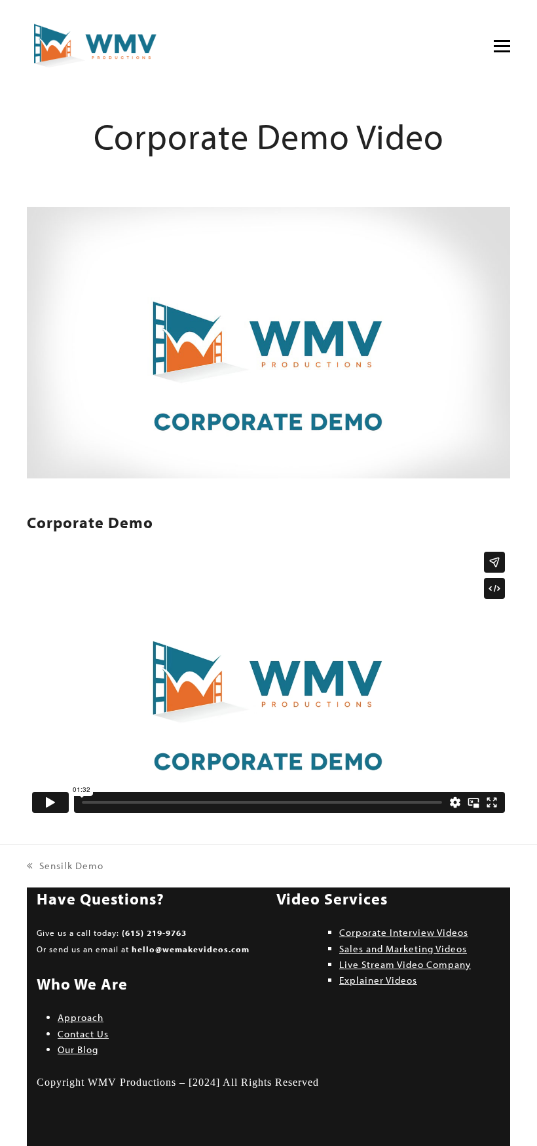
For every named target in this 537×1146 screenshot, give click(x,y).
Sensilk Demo (65, 866)
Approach (80, 1017)
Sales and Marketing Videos (403, 948)
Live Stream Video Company (405, 964)
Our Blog (78, 1049)
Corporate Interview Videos (403, 932)
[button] (502, 46)
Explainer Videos (378, 980)
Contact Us (83, 1034)
